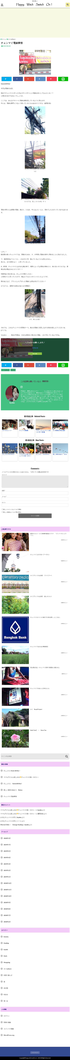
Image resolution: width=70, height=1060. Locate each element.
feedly (35, 353)
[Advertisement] (35, 22)
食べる (6, 1001)
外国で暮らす (8, 975)
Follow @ (35, 348)
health (6, 949)
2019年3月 (7, 864)
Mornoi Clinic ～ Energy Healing (11, 824)
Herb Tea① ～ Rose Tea (38, 730)
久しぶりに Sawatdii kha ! (42, 454)
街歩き (13, 370)
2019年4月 (7, 857)
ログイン (6, 1016)
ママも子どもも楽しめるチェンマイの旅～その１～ (26, 455)
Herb (5, 956)
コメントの (9, 1029)
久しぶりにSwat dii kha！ (8, 454)
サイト (4, 502)
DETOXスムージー (7, 430)
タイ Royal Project (36, 709)
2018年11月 (7, 889)
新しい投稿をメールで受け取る (12, 512)
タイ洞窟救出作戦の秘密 (59, 430)
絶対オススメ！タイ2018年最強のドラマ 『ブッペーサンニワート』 (48, 534)
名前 (3, 490)
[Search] (67, 756)
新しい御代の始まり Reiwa (60, 454)
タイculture (5, 370)
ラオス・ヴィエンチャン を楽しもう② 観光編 (43, 431)
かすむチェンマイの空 (7, 817)
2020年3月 (7, 838)
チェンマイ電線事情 (10, 796)
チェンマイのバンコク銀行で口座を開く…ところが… (45, 617)
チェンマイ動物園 (23, 430)
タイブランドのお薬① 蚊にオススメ (41, 596)
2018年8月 (7, 909)
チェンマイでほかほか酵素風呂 (39, 646)
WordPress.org (9, 1035)
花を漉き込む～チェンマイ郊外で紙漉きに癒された (45, 667)
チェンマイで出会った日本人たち (39, 688)
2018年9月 (7, 902)
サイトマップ (35, 1052)
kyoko (12, 403)
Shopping (7, 962)
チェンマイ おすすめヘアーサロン (40, 554)
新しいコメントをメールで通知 (12, 509)
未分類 (6, 988)
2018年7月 (7, 915)
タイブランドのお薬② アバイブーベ (41, 575)
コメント (4, 474)
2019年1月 (7, 877)
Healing (6, 943)
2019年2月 (7, 870)
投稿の (7, 1022)
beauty (6, 937)
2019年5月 (7, 851)
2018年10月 (7, 896)
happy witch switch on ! (31, 1058)
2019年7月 (7, 844)
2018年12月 (7, 883)
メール (4, 496)
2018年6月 (7, 922)
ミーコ (19, 821)
